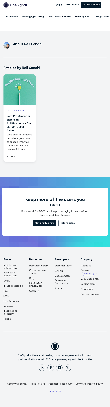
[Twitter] (68, 368)
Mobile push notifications (10, 267)
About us (86, 265)
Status (58, 288)
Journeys (8, 306)
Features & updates (60, 17)
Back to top (55, 391)
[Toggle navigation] (105, 5)
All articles (11, 17)
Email (6, 280)
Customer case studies (37, 272)
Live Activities (11, 301)
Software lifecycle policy (89, 383)
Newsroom (87, 289)
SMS (6, 296)
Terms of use (37, 383)
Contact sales (88, 283)
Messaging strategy (33, 17)
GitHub (59, 270)
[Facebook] (50, 368)
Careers (85, 270)
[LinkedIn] (42, 368)
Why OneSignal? (90, 278)
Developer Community (61, 282)
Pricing (7, 318)
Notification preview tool (36, 284)
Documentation (63, 265)
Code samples (62, 275)
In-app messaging (13, 285)
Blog (31, 278)
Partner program (90, 294)
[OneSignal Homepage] (15, 5)
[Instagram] (59, 368)
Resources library (38, 265)
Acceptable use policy (60, 383)
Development (83, 17)
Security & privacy (17, 383)
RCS (5, 290)
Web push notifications (10, 274)
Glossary (34, 290)
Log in (59, 5)
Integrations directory (10, 312)
